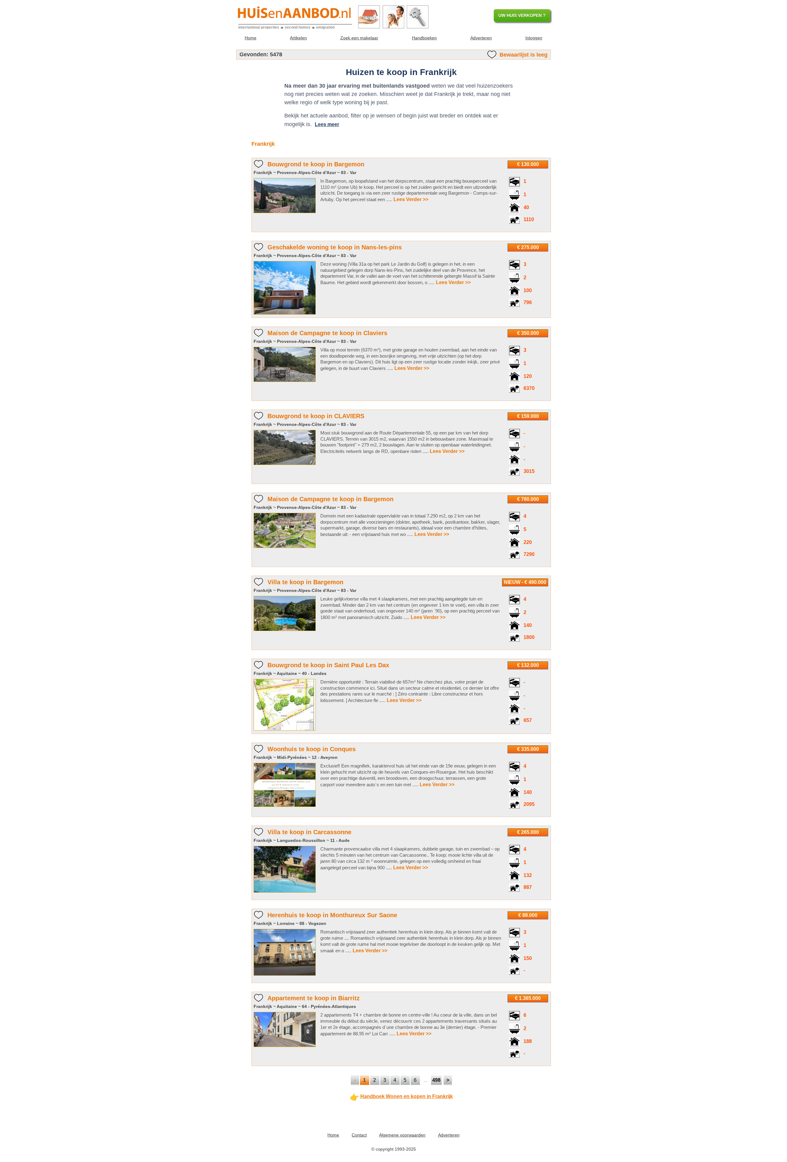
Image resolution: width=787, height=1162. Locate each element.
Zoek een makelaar (359, 37)
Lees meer (327, 124)
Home (250, 37)
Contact (359, 1134)
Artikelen (298, 37)
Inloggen (533, 37)
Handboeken (424, 37)
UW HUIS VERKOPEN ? (522, 15)
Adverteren (481, 37)
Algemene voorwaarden (402, 1134)
